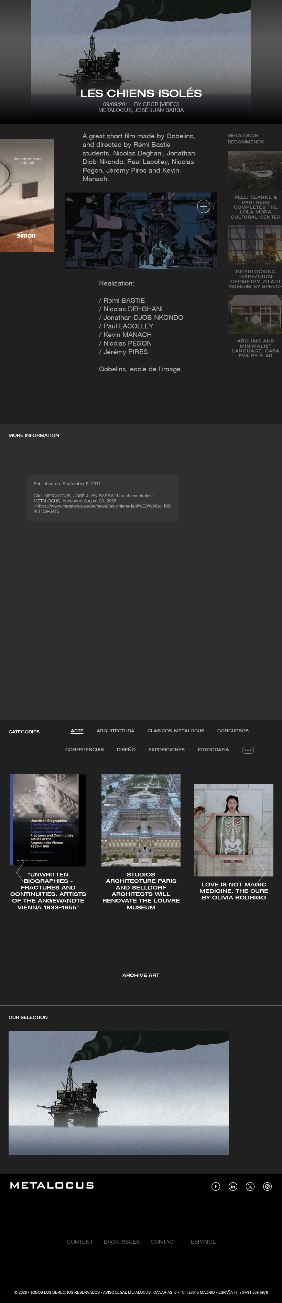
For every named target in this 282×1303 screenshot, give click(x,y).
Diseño (126, 750)
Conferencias (84, 750)
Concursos (233, 731)
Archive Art (141, 976)
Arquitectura (115, 731)
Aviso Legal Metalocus (127, 1292)
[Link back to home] (52, 1186)
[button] (20, 872)
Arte (77, 731)
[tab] (77, 731)
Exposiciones (167, 750)
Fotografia (213, 750)
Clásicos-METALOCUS (176, 731)
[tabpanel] (141, 873)
